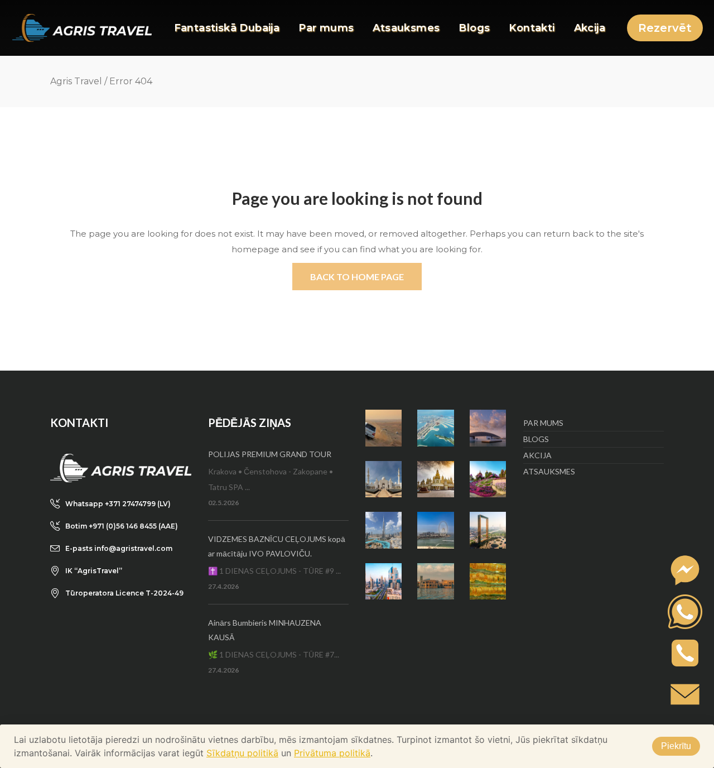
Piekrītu (676, 746)
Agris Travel (76, 81)
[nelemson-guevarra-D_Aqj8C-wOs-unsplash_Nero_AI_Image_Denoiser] (435, 530)
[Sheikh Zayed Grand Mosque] (383, 479)
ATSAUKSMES (549, 471)
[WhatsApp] (685, 612)
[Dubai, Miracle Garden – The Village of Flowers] (488, 479)
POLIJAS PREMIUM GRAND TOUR (269, 454)
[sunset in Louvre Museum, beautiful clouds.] (488, 428)
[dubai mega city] (383, 530)
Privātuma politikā (332, 753)
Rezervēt (665, 28)
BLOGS (536, 439)
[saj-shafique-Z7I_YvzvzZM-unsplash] (488, 581)
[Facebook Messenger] (685, 570)
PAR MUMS (543, 423)
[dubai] (383, 581)
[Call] (685, 653)
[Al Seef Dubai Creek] (435, 581)
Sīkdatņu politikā (242, 753)
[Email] (684, 694)
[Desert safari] (383, 428)
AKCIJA (537, 455)
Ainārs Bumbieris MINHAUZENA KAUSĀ (264, 630)
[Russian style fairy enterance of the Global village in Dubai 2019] (435, 479)
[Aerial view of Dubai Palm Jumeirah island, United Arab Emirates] (435, 428)
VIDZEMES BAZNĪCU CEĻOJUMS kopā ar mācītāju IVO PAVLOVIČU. (276, 546)
